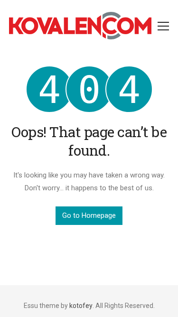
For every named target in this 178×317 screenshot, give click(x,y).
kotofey (81, 305)
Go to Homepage (89, 215)
